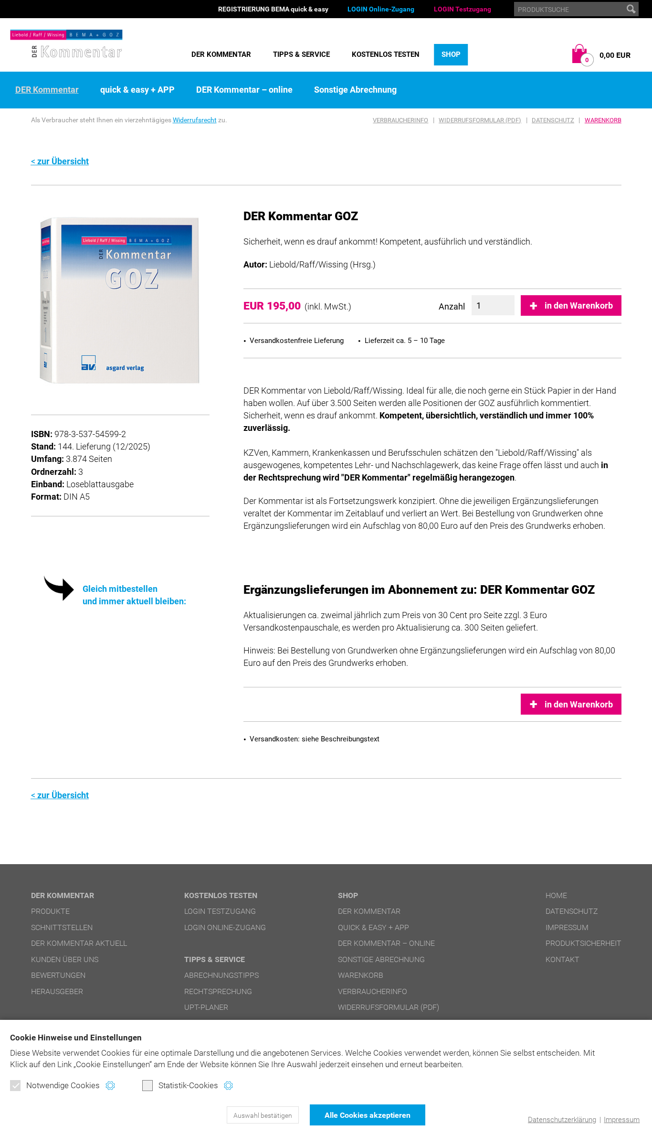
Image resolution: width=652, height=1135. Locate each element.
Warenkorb (603, 120)
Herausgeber (57, 991)
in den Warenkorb (579, 305)
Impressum (622, 1119)
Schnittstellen (62, 927)
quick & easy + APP (137, 90)
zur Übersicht (63, 161)
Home (556, 895)
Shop (451, 54)
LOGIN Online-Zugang (380, 9)
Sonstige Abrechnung (355, 90)
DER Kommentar (221, 54)
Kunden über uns (64, 959)
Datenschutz (553, 120)
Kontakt (562, 959)
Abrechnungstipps (221, 975)
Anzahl (452, 306)
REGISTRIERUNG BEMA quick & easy (273, 9)
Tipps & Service (301, 54)
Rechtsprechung (218, 991)
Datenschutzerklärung (562, 1119)
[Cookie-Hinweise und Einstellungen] (110, 1085)
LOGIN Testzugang (462, 9)
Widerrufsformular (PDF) (480, 120)
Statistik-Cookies (188, 1085)
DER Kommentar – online (244, 90)
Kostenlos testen (386, 54)
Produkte (50, 911)
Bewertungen (58, 975)
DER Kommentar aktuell (79, 943)
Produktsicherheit (583, 943)
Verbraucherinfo (400, 120)
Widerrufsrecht (195, 120)
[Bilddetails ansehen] (120, 299)
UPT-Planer (206, 1007)
